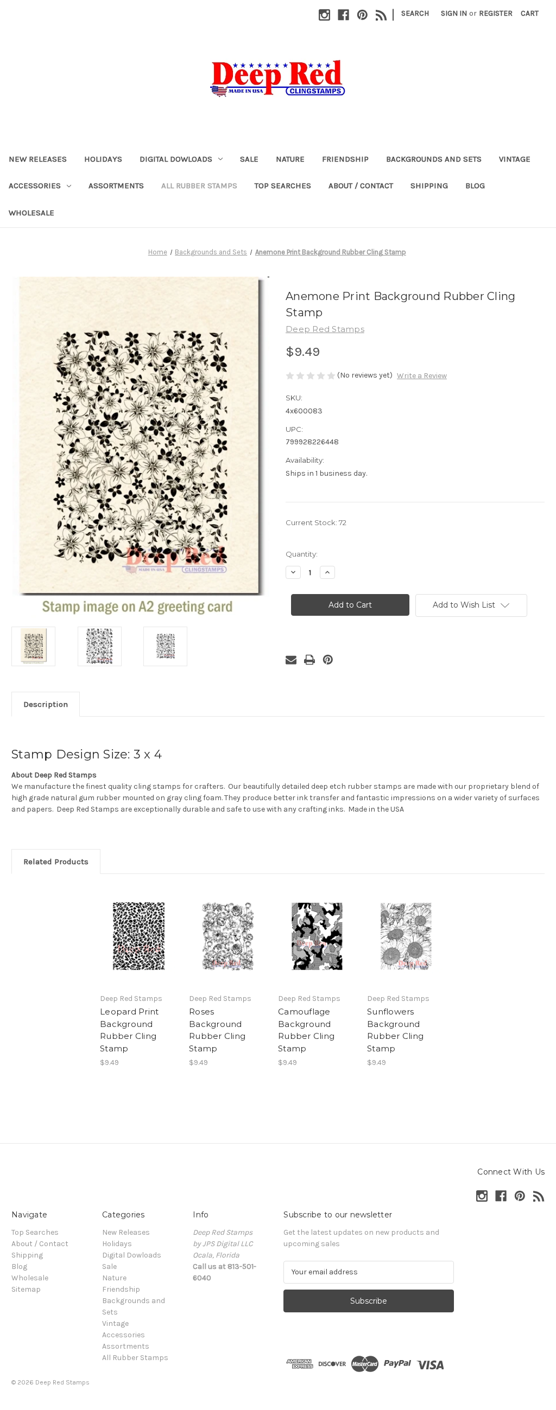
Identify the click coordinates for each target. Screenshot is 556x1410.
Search (415, 13)
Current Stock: (316, 522)
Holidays (103, 159)
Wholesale (31, 213)
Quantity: (302, 554)
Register (496, 13)
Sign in (454, 13)
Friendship (345, 159)
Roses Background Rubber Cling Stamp (217, 1030)
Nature (290, 159)
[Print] (309, 659)
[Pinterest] (362, 15)
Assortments (116, 185)
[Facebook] (343, 15)
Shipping (429, 185)
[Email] (291, 659)
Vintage (514, 159)
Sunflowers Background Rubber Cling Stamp (395, 1030)
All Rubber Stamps (199, 185)
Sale (249, 159)
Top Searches (283, 185)
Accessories (35, 185)
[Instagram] (324, 15)
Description (45, 704)
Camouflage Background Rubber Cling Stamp (306, 1030)
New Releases (38, 159)
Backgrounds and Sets (434, 159)
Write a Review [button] (422, 375)
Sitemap (26, 1289)
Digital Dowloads (176, 159)
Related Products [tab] (56, 861)
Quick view (137, 926)
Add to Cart (138, 945)
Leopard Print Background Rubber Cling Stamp (129, 1030)
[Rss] (381, 15)
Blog (475, 185)
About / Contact (360, 185)
